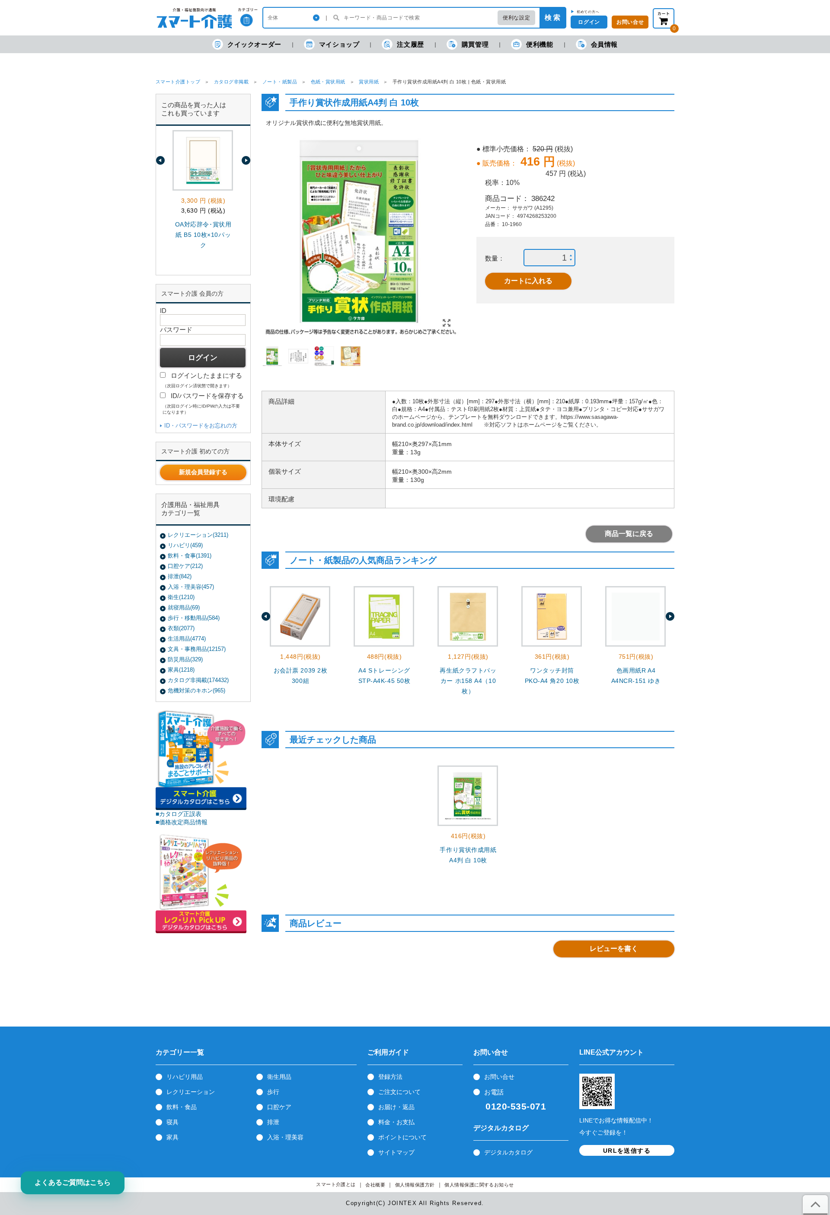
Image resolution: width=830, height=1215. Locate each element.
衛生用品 (279, 1077)
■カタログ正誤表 (178, 813)
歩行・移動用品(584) (194, 618)
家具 (172, 1137)
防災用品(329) (185, 659)
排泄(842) (180, 576)
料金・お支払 (396, 1122)
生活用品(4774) (187, 638)
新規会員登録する (203, 472)
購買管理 (475, 44)
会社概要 (375, 1185)
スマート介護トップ (178, 81)
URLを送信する (627, 1150)
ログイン (589, 22)
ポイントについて (402, 1137)
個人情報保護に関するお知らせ (479, 1185)
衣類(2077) (181, 628)
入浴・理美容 (285, 1137)
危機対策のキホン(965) (196, 690)
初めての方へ (588, 12)
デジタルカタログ (508, 1152)
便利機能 (539, 44)
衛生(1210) (181, 597)
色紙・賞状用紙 (328, 81)
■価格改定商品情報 (182, 822)
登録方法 (390, 1077)
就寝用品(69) (184, 607)
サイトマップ (396, 1152)
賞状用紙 (369, 81)
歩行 (273, 1092)
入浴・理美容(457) (191, 587)
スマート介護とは (336, 1184)
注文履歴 (410, 44)
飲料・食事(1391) (189, 555)
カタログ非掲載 (231, 81)
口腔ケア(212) (185, 566)
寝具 (172, 1122)
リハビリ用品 (184, 1077)
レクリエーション (190, 1092)
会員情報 (604, 44)
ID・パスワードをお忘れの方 (200, 425)
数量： (494, 258)
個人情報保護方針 (415, 1185)
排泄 (273, 1122)
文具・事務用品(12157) (197, 649)
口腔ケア (279, 1107)
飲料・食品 (181, 1107)
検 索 (552, 17)
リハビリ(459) (185, 545)
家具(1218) (181, 669)
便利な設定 (516, 18)
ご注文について (399, 1092)
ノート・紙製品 (279, 81)
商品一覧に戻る (629, 533)
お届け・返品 (396, 1107)
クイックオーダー (254, 44)
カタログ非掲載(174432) (198, 680)
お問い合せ (499, 1077)
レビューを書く (614, 948)
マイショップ (339, 44)
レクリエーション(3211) (198, 535)
